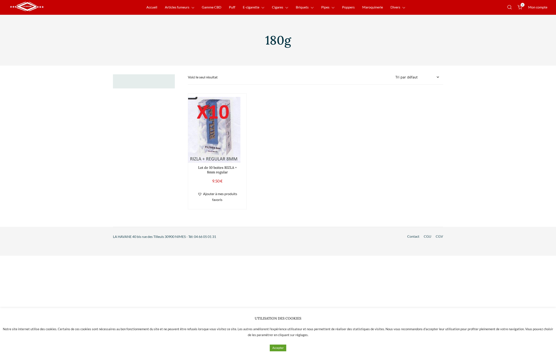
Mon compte (537, 7)
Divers (395, 7)
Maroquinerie (372, 7)
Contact (413, 236)
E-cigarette (251, 7)
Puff (232, 7)
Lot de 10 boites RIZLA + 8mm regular (217, 169)
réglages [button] (301, 335)
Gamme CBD (211, 7)
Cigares (277, 7)
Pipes (325, 7)
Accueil (151, 7)
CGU (427, 236)
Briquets (302, 7)
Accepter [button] (278, 348)
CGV (439, 236)
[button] (217, 197)
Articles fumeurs (177, 7)
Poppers (348, 7)
